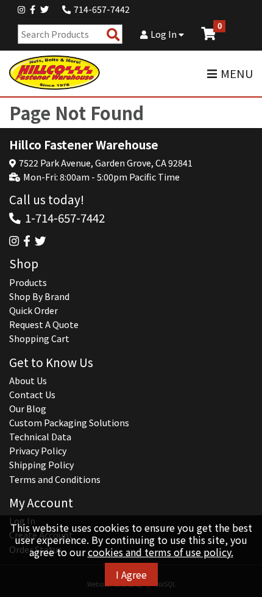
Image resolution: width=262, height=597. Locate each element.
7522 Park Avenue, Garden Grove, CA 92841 (106, 163)
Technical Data (40, 437)
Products (28, 282)
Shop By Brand (39, 296)
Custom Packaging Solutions (69, 422)
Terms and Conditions (55, 479)
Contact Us (32, 394)
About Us (28, 380)
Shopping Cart (39, 338)
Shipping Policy (41, 465)
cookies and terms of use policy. (160, 552)
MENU (237, 73)
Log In (164, 34)
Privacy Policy (37, 451)
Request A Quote (44, 324)
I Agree (131, 574)
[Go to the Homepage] (55, 73)
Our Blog (27, 408)
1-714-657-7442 (65, 217)
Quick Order (33, 310)
